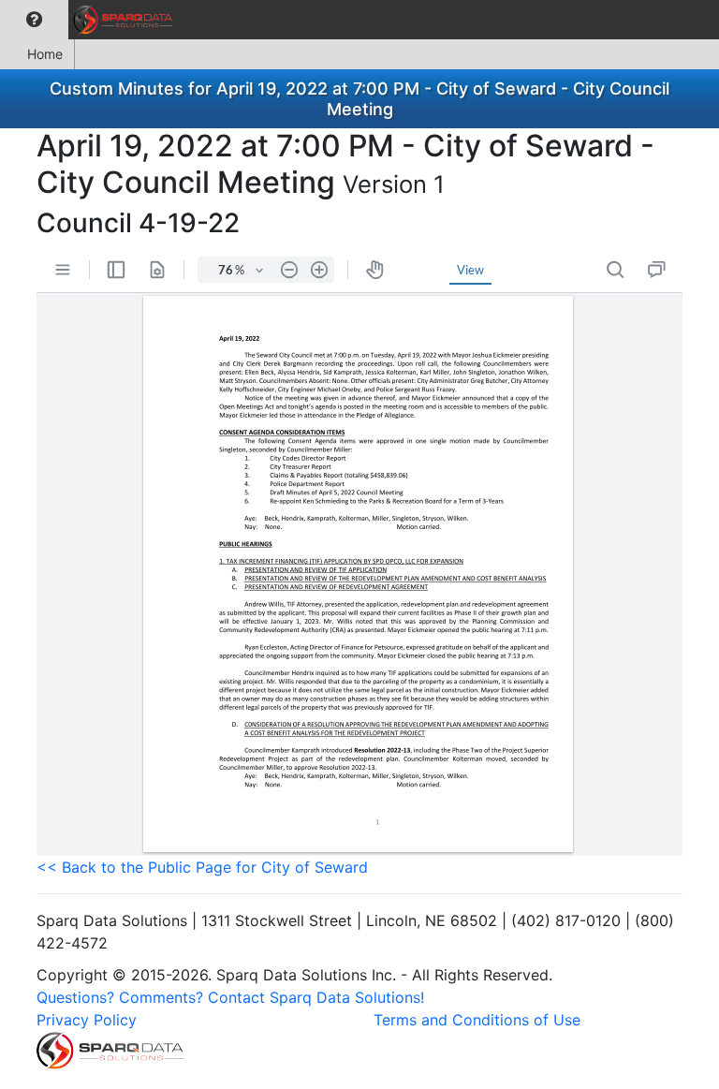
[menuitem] (34, 19)
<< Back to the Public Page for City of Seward (202, 867)
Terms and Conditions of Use (477, 1019)
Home (45, 54)
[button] (34, 19)
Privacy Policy (87, 1019)
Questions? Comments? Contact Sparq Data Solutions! (230, 997)
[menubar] (91, 19)
